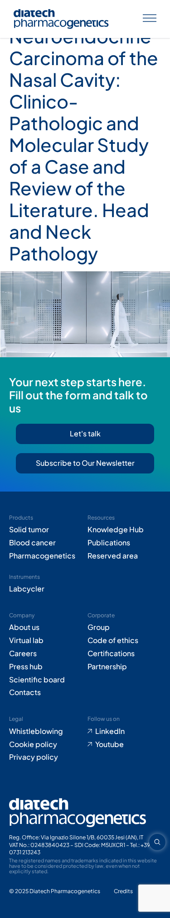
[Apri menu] (149, 19)
